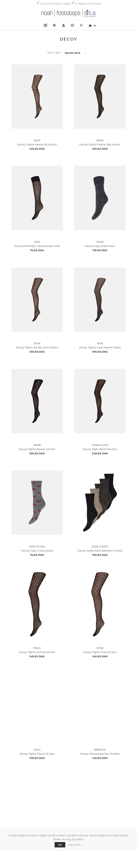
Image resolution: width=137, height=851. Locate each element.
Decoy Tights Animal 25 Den (37, 652)
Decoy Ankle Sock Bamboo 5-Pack (100, 550)
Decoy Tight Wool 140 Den (100, 449)
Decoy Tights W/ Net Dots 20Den (37, 347)
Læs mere (74, 844)
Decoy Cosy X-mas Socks (37, 550)
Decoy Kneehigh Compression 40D (37, 246)
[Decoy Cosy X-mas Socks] (37, 502)
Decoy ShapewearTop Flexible (100, 753)
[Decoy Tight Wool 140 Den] (100, 401)
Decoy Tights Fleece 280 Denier (100, 144)
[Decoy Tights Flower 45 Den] (37, 401)
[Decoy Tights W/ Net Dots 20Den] (37, 299)
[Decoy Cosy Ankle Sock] (100, 198)
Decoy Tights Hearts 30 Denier (37, 144)
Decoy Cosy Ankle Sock (100, 246)
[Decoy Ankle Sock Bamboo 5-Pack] (100, 502)
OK (60, 844)
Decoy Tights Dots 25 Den (100, 652)
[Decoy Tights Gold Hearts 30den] (100, 299)
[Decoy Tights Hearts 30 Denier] (37, 96)
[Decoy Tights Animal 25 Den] (37, 604)
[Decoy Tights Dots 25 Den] (100, 604)
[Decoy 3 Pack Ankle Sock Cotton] (100, 807)
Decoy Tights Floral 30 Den (37, 753)
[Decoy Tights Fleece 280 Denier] (100, 96)
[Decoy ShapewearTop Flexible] (100, 705)
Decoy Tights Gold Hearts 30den (100, 347)
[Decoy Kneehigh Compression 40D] (37, 198)
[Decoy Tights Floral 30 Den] (37, 705)
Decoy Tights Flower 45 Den (37, 449)
